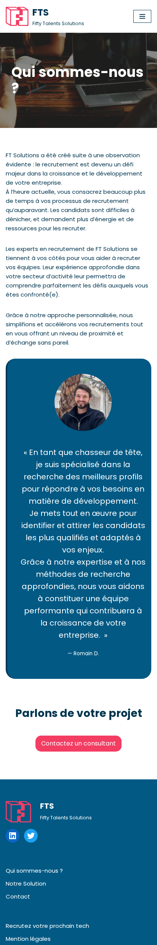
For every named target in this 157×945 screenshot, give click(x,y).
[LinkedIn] (12, 836)
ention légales (30, 939)
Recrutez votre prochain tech (47, 926)
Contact (18, 896)
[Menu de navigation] (142, 16)
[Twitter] (31, 836)
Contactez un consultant (78, 743)
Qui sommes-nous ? (34, 871)
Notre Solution (26, 884)
